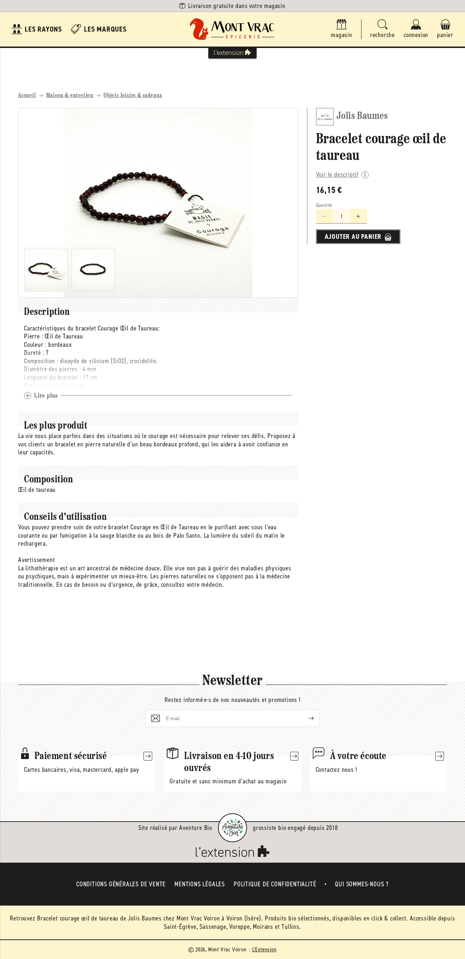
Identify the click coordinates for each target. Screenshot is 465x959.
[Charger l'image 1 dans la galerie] (46, 269)
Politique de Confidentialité (275, 884)
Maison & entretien (69, 96)
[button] (382, 29)
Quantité (324, 205)
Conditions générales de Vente (121, 884)
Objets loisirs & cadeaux (133, 96)
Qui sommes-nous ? (362, 884)
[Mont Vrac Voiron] (232, 29)
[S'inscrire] (305, 718)
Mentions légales (199, 884)
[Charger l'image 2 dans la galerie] (93, 269)
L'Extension (264, 949)
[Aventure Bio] (232, 827)
